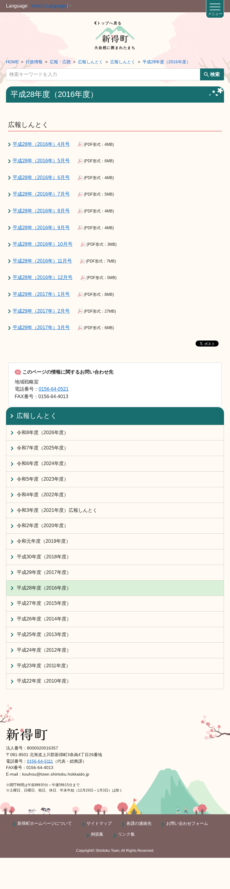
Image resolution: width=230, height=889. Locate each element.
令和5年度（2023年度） (43, 479)
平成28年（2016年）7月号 (41, 194)
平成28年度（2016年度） (166, 61)
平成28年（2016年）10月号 (42, 244)
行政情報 (34, 61)
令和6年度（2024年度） (43, 463)
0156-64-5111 (40, 761)
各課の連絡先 (139, 823)
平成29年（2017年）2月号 (41, 311)
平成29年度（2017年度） (44, 572)
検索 (215, 74)
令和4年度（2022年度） (43, 494)
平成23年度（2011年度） (44, 665)
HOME (12, 61)
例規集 (97, 834)
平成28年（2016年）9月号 (41, 227)
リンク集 (126, 834)
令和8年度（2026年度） (43, 432)
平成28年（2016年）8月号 (41, 210)
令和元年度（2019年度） (44, 541)
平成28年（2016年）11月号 (42, 260)
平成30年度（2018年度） (44, 556)
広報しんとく (90, 61)
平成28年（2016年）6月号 (41, 177)
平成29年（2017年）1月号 (41, 294)
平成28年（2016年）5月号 (41, 160)
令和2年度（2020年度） (43, 525)
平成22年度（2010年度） (44, 680)
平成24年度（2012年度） (44, 650)
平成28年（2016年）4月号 (41, 144)
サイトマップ (99, 823)
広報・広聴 (60, 61)
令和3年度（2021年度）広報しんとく (57, 510)
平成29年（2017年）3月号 (41, 327)
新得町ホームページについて (44, 823)
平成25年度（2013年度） (44, 634)
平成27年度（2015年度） (44, 603)
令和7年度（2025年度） (43, 447)
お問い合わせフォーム (187, 823)
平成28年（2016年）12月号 (42, 277)
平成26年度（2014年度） (44, 618)
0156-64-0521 (54, 389)
